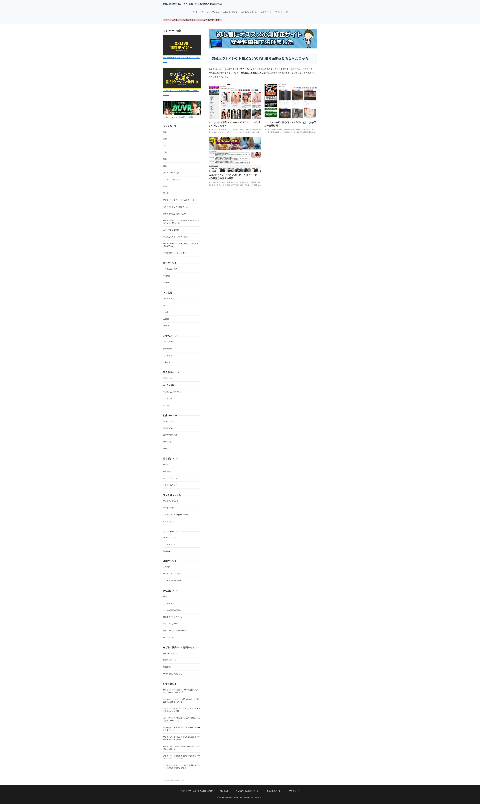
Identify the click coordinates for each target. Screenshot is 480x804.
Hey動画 (166, 276)
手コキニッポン (169, 508)
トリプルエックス (170, 269)
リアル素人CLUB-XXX (171, 392)
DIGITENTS (167, 421)
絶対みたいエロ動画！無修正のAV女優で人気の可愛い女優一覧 (181, 747)
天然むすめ (167, 378)
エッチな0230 (168, 603)
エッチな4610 (168, 385)
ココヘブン (167, 442)
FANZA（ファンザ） (171, 653)
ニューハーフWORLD (171, 624)
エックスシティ (169, 544)
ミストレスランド (170, 485)
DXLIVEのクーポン (274, 791)
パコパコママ (168, 342)
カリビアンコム (213, 12)
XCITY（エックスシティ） (173, 674)
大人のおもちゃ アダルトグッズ (176, 237)
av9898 (166, 319)
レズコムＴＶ (168, 637)
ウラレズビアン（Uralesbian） (175, 631)
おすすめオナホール (249, 12)
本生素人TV (167, 399)
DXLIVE (166, 405)
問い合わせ (224, 791)
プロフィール (294, 791)
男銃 (165, 597)
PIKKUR (166, 326)
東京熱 (165, 465)
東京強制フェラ (169, 471)
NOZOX (166, 449)
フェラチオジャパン (171, 501)
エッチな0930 (168, 355)
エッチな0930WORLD (172, 581)
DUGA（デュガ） (170, 660)
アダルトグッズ (281, 12)
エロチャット (266, 12)
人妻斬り (166, 362)
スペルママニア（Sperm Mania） (176, 515)
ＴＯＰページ (197, 12)
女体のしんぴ (168, 521)
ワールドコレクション (172, 574)
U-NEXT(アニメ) (169, 537)
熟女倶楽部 (167, 349)
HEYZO (166, 305)
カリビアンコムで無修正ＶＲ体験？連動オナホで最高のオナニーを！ (181, 719)
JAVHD (166, 283)
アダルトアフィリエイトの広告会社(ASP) (196, 791)
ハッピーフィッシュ (171, 478)
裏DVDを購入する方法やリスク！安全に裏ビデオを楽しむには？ (181, 729)
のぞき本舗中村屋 (170, 435)
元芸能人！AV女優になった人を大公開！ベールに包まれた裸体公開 (181, 710)
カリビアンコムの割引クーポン (248, 791)
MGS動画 (167, 667)
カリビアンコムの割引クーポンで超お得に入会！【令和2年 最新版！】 (180, 691)
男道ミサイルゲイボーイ (172, 617)
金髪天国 (166, 567)
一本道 (165, 312)
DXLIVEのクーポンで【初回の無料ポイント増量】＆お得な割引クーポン (181, 700)
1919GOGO (168, 428)
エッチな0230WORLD (172, 610)
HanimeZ (166, 551)
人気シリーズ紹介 (230, 12)
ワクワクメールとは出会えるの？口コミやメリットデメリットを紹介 (181, 738)
